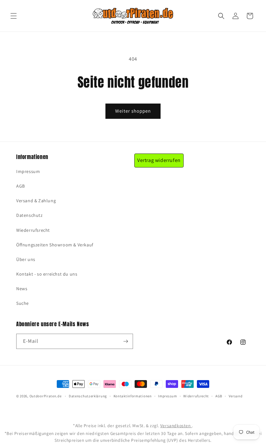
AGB (20, 186)
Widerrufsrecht (196, 396)
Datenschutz (29, 215)
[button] (13, 16)
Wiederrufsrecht (33, 230)
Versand (236, 396)
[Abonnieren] (125, 341)
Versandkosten (176, 425)
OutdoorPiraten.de (46, 396)
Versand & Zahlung (36, 201)
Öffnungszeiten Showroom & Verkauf (54, 245)
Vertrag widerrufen (159, 160)
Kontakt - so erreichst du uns (46, 274)
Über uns (25, 259)
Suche (22, 303)
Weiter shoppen (133, 111)
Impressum (28, 171)
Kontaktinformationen (133, 396)
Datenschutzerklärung (88, 396)
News (21, 288)
